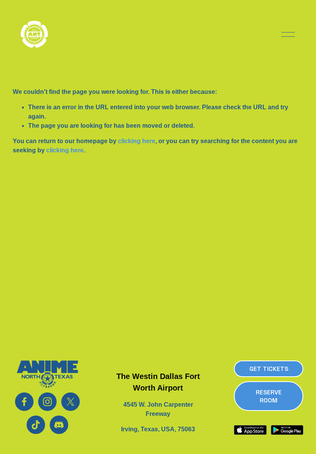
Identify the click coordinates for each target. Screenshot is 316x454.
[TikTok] (36, 425)
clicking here (136, 141)
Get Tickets (268, 369)
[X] (70, 401)
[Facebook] (24, 401)
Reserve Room (269, 396)
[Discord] (59, 425)
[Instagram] (47, 401)
